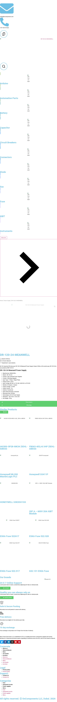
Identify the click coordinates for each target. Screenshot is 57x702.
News (4, 652)
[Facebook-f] (5, 642)
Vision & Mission (7, 650)
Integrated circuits (8, 684)
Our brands (6, 653)
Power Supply (7, 300)
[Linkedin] (8, 642)
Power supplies (7, 686)
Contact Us (6, 675)
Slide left (3, 237)
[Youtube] (15, 642)
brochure (5, 655)
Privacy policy (6, 669)
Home (1, 300)
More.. (4, 688)
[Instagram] (12, 642)
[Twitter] (1, 642)
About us (5, 648)
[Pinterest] (19, 642)
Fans (4, 682)
